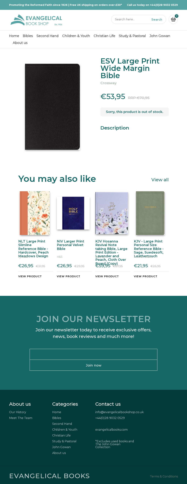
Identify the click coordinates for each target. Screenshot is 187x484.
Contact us (108, 404)
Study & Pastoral (132, 36)
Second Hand (48, 36)
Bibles (28, 36)
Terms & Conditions (164, 476)
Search (156, 19)
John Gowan (160, 36)
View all (160, 179)
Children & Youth (76, 36)
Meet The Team (20, 418)
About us (20, 42)
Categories (65, 404)
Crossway (108, 83)
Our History (17, 412)
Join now (93, 365)
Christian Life (104, 36)
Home (14, 36)
